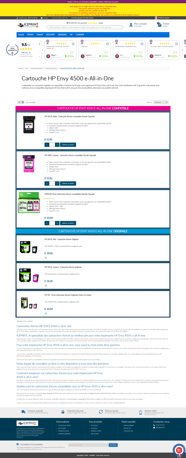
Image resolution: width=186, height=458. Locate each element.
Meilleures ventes (96, 431)
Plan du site (127, 428)
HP (71, 34)
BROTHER (50, 34)
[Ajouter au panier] (46, 257)
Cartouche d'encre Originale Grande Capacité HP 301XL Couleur (97, 393)
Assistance (94, 428)
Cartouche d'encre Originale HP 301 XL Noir (49, 393)
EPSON (30, 34)
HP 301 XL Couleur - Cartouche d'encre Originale (63, 267)
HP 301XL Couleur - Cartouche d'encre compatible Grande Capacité (70, 155)
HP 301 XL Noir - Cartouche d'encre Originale (62, 239)
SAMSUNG (62, 34)
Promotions (94, 425)
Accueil (21, 34)
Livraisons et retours (64, 425)
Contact (45, 18)
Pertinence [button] (158, 102)
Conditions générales (64, 434)
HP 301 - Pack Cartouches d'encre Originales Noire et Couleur (68, 295)
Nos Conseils (62, 428)
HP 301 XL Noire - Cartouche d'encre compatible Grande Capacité (70, 116)
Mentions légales (129, 425)
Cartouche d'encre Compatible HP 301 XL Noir (80, 399)
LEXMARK (80, 34)
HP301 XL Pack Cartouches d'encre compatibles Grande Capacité (69, 194)
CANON (40, 34)
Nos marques (95, 434)
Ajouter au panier (68, 145)
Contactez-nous (128, 431)
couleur (98, 399)
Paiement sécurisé (63, 431)
